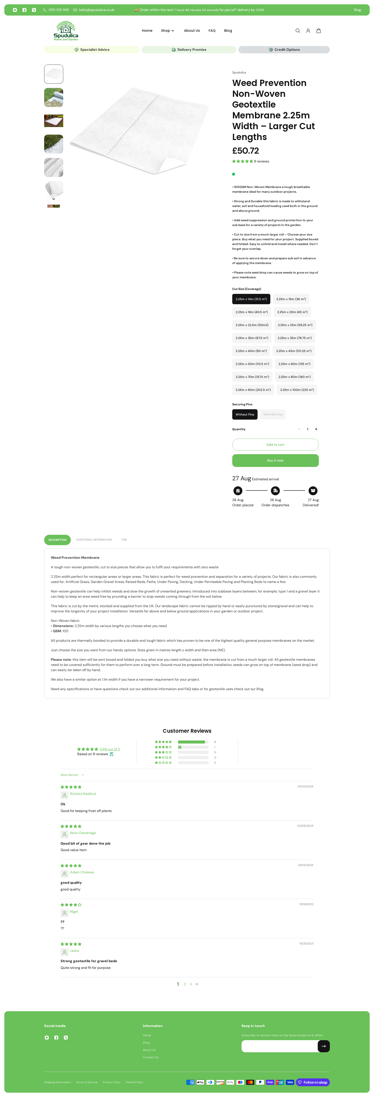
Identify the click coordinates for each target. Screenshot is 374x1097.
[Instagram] (15, 10)
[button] (243, 161)
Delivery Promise (191, 49)
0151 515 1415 (59, 10)
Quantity (238, 429)
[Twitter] (34, 10)
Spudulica (239, 72)
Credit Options (287, 49)
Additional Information (94, 539)
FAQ (124, 539)
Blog (357, 10)
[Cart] (318, 30)
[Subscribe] (324, 1046)
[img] (71, 787)
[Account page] (308, 30)
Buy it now (275, 460)
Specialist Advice (95, 49)
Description (57, 540)
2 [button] (185, 984)
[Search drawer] (298, 30)
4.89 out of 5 (110, 749)
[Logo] (66, 31)
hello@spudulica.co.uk (96, 10)
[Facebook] (24, 10)
